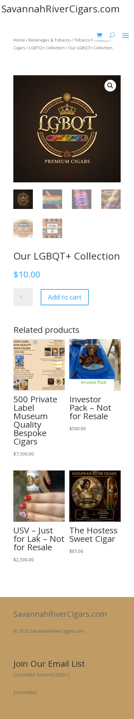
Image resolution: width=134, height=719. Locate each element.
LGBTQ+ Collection (47, 48)
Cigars (19, 48)
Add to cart (65, 297)
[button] (110, 85)
